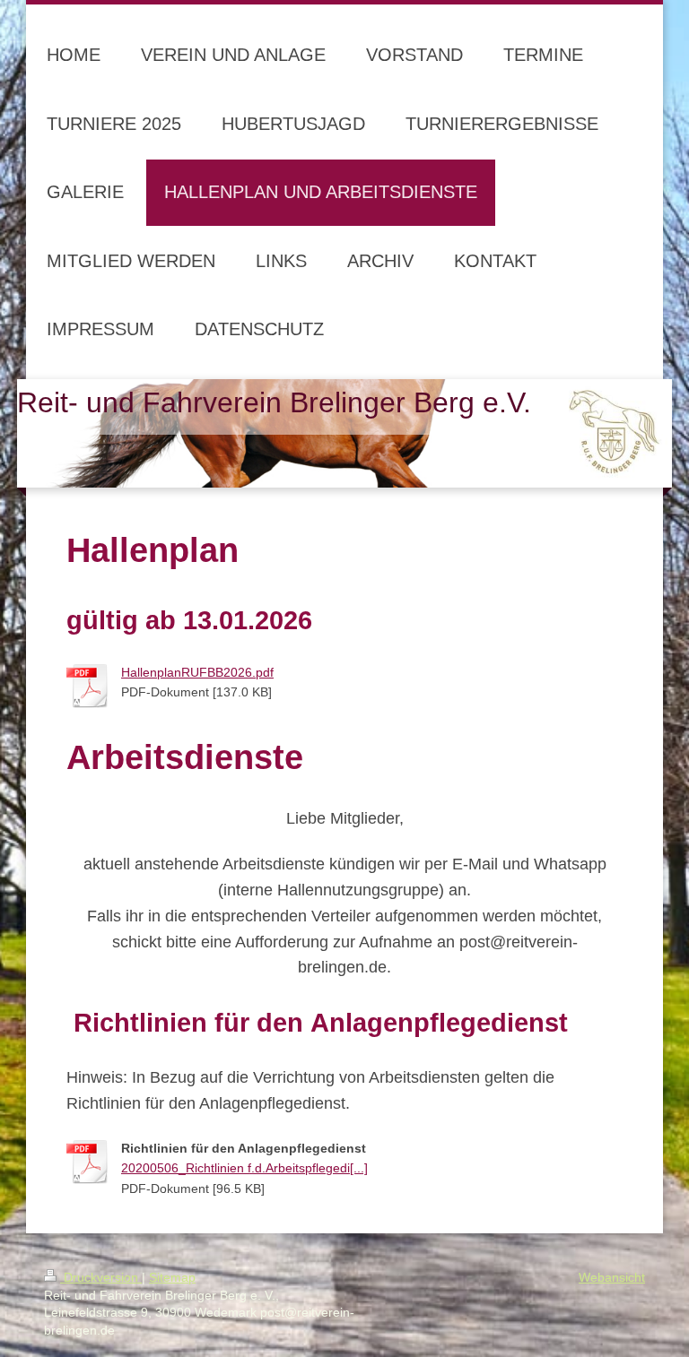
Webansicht (612, 1277)
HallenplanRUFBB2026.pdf (197, 672)
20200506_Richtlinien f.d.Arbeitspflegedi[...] (244, 1168)
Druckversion (101, 1277)
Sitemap (172, 1277)
